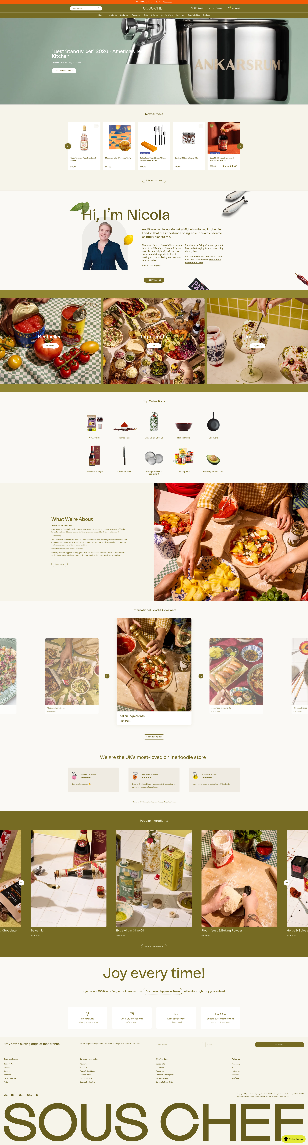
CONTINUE (177, 586)
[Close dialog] (198, 546)
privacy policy (190, 593)
